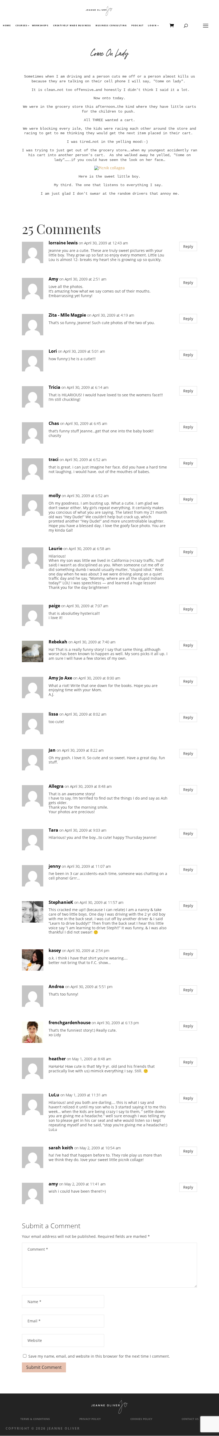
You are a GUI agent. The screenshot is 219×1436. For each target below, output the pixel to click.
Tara (53, 830)
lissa (53, 714)
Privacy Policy (90, 1419)
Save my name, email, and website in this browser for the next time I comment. (99, 1356)
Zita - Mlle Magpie (67, 315)
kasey (55, 950)
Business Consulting (111, 26)
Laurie (55, 548)
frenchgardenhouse (70, 1022)
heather (57, 1058)
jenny (55, 866)
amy (53, 1184)
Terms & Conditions (35, 1419)
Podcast (137, 26)
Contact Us (190, 1419)
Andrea (56, 986)
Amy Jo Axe (60, 678)
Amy (53, 279)
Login (152, 26)
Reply (188, 246)
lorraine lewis (63, 242)
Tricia (54, 387)
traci (53, 459)
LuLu (54, 1094)
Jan (52, 750)
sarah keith (61, 1147)
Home (7, 26)
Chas (54, 423)
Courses (21, 26)
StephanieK (61, 902)
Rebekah (58, 641)
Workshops (40, 26)
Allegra (56, 786)
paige (54, 605)
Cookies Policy (141, 1419)
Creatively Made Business (72, 26)
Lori (53, 351)
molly (55, 495)
